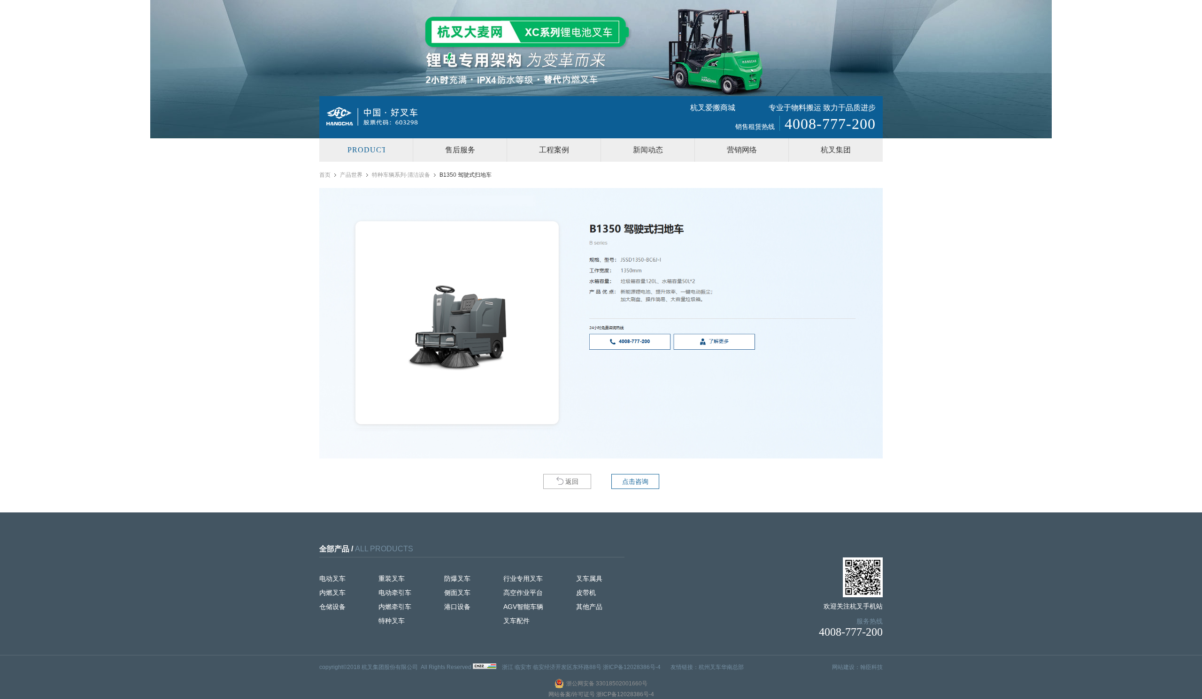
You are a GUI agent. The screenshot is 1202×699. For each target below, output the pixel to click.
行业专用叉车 (523, 578)
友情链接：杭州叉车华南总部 (707, 667)
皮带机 (586, 592)
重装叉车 (391, 578)
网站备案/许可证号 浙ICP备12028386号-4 (601, 694)
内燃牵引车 (394, 606)
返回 (571, 481)
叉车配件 (516, 620)
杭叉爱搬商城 (712, 108)
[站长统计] (484, 667)
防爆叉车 (457, 578)
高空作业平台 (523, 592)
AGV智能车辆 (523, 606)
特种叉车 (391, 620)
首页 (325, 175)
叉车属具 (589, 578)
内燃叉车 (332, 592)
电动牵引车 (394, 592)
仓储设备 (332, 606)
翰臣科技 (871, 667)
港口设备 (457, 606)
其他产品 (589, 606)
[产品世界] (366, 150)
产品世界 (351, 175)
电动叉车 (332, 578)
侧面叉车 (457, 592)
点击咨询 (635, 481)
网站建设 (843, 667)
